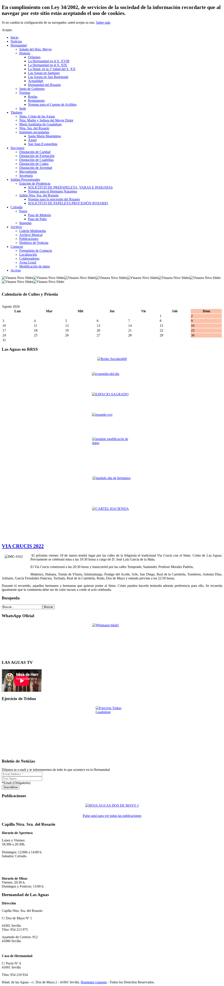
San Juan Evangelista (42, 144)
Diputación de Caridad (35, 152)
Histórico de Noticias (33, 243)
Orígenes (34, 57)
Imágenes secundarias (34, 132)
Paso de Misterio (39, 215)
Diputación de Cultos (34, 164)
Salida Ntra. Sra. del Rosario (39, 195)
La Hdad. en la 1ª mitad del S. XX (51, 69)
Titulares (16, 112)
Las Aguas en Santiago (44, 73)
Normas (24, 93)
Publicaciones (28, 239)
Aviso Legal (27, 262)
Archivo (16, 227)
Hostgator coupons (94, 982)
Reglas (32, 96)
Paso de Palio (37, 219)
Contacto (16, 246)
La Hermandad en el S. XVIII (48, 61)
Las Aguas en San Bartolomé (48, 77)
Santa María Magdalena (44, 136)
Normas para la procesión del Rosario (54, 199)
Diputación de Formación (36, 156)
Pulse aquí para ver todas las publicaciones (112, 816)
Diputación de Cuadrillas (36, 160)
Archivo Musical (30, 235)
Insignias (25, 223)
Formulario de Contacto (35, 250)
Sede (22, 108)
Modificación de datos (34, 266)
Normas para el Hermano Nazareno (52, 191)
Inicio (14, 37)
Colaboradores (29, 258)
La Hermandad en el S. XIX (47, 65)
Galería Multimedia (32, 231)
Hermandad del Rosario (44, 85)
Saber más (103, 22)
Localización (28, 254)
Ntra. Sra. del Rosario (34, 128)
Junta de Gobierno (32, 89)
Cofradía (16, 207)
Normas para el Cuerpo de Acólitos (52, 104)
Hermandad (18, 45)
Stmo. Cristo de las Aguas (37, 116)
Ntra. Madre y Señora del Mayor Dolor (46, 120)
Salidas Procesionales (25, 179)
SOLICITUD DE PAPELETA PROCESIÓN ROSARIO (68, 203)
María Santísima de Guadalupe (40, 124)
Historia (24, 53)
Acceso (15, 270)
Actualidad (35, 81)
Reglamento (36, 100)
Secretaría (26, 175)
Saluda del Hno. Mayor (35, 49)
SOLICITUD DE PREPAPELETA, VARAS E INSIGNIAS (70, 187)
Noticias (16, 41)
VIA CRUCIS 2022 (23, 546)
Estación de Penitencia (34, 183)
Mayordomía (28, 171)
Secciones (17, 148)
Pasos (23, 211)
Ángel (32, 140)
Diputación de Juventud (35, 168)
